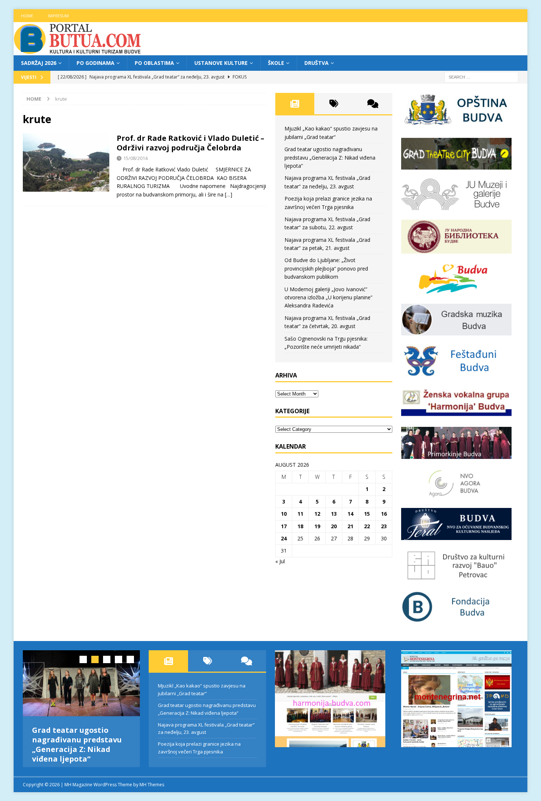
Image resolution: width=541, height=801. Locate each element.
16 (384, 513)
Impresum (58, 15)
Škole (276, 62)
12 (317, 513)
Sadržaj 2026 (38, 62)
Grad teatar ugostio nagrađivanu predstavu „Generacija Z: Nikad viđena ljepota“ (329, 157)
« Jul (280, 561)
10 (284, 513)
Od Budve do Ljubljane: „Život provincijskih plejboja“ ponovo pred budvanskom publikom (326, 268)
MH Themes (151, 790)
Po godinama (95, 62)
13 (334, 513)
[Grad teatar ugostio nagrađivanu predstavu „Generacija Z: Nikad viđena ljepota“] (81, 683)
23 (384, 526)
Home (27, 15)
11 (300, 513)
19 (317, 526)
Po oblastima (154, 62)
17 (284, 526)
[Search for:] (481, 76)
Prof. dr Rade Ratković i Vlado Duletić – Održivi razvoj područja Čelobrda (190, 143)
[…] (228, 194)
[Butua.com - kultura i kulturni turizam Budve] (78, 51)
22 (367, 526)
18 (300, 526)
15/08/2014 (135, 158)
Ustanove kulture (221, 62)
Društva (316, 62)
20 (334, 526)
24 (284, 538)
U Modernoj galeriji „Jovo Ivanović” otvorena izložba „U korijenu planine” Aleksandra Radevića (328, 297)
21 (350, 526)
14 (350, 513)
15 (367, 513)
